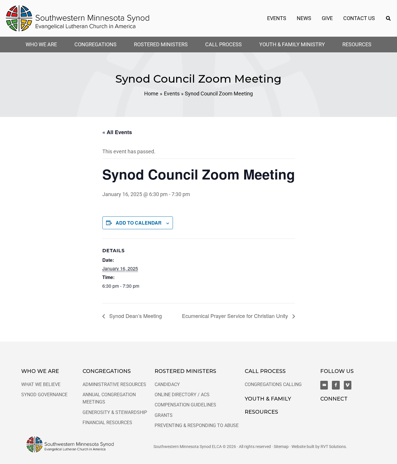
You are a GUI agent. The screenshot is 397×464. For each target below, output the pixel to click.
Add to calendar (139, 222)
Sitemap (281, 446)
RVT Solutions (333, 446)
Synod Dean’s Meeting (135, 315)
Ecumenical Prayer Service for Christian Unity (235, 315)
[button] (388, 18)
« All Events (117, 132)
